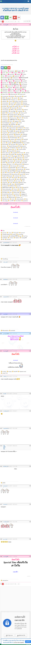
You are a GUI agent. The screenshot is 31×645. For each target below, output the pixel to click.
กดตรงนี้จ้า (15, 572)
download (15, 212)
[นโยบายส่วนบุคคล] (19, 642)
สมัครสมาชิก (22, 635)
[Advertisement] (15, 598)
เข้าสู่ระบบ (10, 635)
